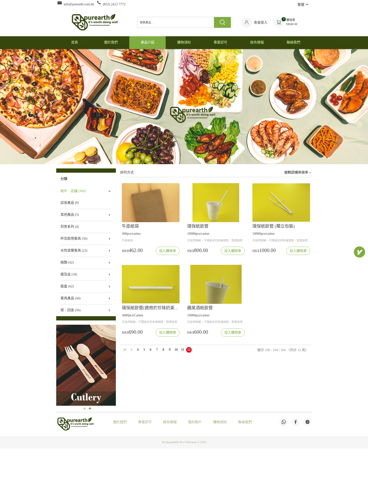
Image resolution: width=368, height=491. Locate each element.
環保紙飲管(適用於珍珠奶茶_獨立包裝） (151, 308)
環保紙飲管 (197, 226)
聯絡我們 (245, 422)
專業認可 (145, 422)
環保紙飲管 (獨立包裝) (273, 226)
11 (182, 350)
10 (176, 350)
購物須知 (220, 422)
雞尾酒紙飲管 (200, 308)
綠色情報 (170, 422)
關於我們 (120, 422)
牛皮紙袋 (130, 226)
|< (125, 350)
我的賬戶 (195, 422)
